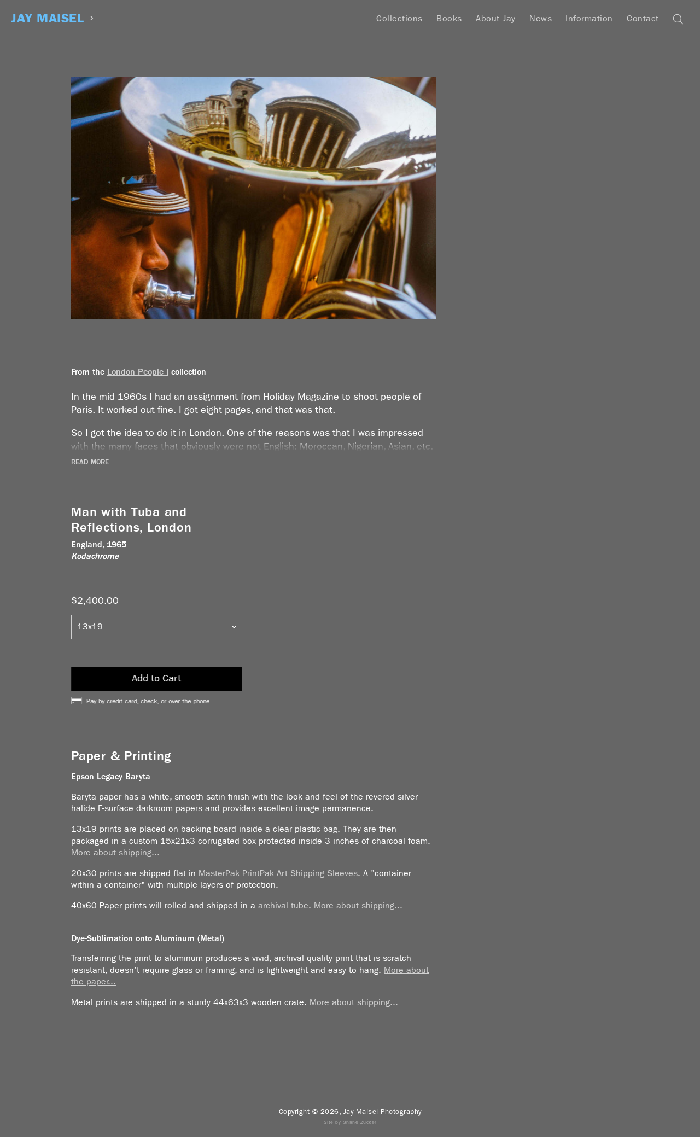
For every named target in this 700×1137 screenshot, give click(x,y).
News (540, 18)
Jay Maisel (47, 18)
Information (589, 18)
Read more (90, 462)
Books (449, 18)
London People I (137, 371)
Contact (643, 18)
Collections (399, 18)
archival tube (283, 905)
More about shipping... (115, 852)
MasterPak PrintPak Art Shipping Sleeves (278, 873)
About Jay (496, 18)
